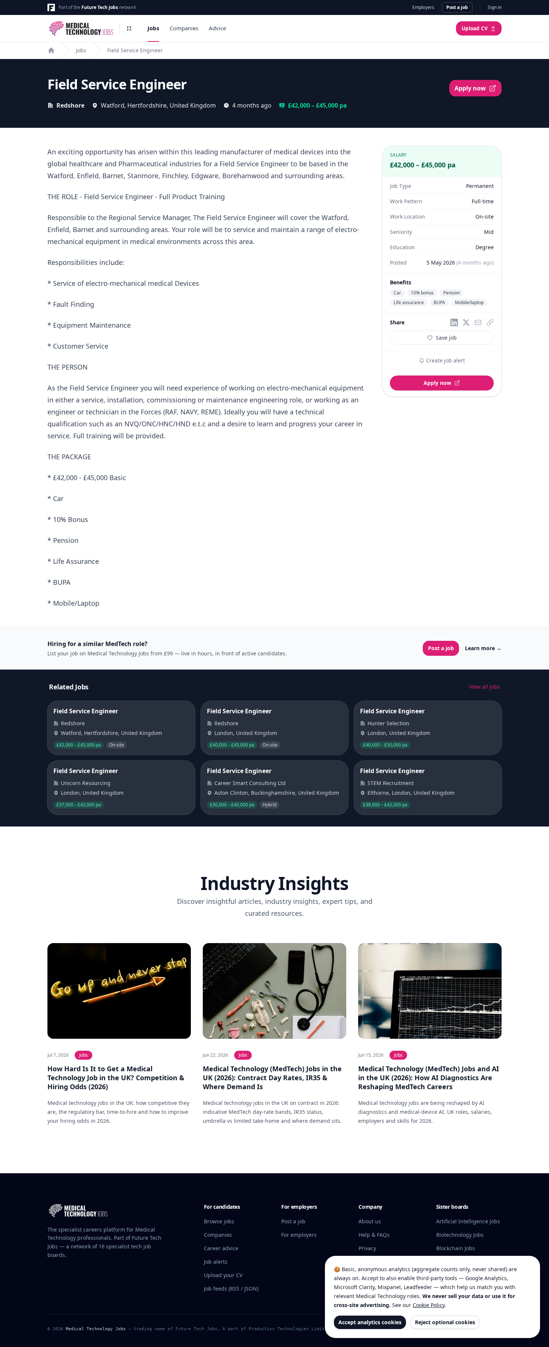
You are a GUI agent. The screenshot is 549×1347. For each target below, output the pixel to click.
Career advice (221, 1248)
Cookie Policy (428, 1305)
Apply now (470, 88)
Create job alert (445, 360)
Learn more (483, 648)
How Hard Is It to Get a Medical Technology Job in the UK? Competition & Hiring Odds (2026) (115, 1077)
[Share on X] (466, 322)
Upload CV (475, 28)
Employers (423, 7)
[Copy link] (490, 322)
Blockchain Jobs (455, 1248)
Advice (217, 28)
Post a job (457, 7)
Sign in (495, 7)
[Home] (51, 50)
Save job (446, 337)
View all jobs (484, 686)
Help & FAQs (374, 1234)
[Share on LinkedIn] (454, 322)
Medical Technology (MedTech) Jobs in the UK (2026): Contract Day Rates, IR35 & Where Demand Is (272, 1077)
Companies (184, 28)
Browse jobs (219, 1221)
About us (370, 1221)
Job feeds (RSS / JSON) (231, 1288)
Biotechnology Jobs (460, 1234)
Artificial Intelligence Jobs (468, 1221)
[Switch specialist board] (129, 28)
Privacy (367, 1248)
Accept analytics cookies (369, 1322)
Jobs (153, 28)
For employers (299, 1234)
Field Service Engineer (135, 50)
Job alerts (215, 1261)
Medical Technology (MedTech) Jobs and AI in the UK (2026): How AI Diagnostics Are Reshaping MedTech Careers (428, 1077)
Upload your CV (223, 1275)
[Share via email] (478, 322)
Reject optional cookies (445, 1322)
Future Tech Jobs (99, 7)
